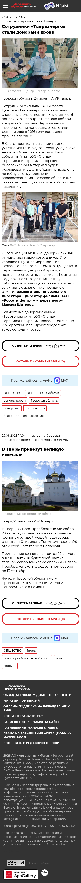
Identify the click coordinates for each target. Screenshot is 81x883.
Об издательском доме (24, 695)
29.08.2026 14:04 (14, 435)
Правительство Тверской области (28, 514)
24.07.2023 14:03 (13, 17)
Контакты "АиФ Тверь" (23, 716)
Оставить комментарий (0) (40, 361)
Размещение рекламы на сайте (31, 722)
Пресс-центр (60, 695)
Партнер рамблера (39, 863)
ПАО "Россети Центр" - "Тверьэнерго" (31, 91)
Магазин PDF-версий (21, 701)
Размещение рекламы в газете (30, 728)
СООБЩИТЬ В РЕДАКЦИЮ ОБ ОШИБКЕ (34, 743)
